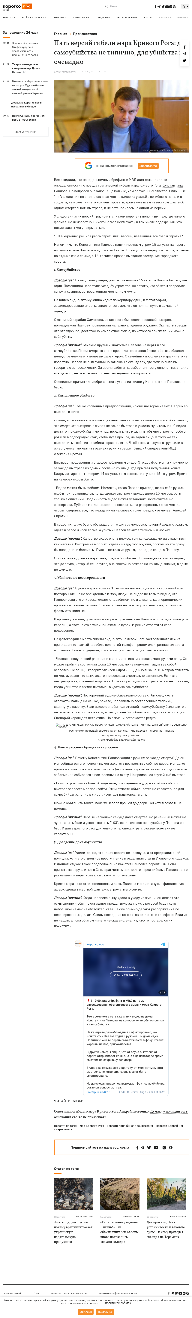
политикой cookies (118, 1303)
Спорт (148, 17)
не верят (149, 345)
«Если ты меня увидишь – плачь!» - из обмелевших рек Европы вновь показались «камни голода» (119, 1232)
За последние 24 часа (20, 32)
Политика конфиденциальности (117, 1293)
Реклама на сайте (13, 1293)
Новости (9, 17)
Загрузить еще (26, 132)
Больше (182, 17)
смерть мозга (63, 1129)
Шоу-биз (165, 17)
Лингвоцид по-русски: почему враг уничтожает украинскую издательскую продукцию (73, 1232)
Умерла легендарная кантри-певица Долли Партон (26, 68)
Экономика (81, 17)
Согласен (86, 1311)
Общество (103, 17)
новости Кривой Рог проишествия (130, 1126)
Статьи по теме (66, 1168)
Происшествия (127, 17)
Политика (59, 17)
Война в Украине (34, 17)
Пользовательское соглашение (69, 1293)
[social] (155, 6)
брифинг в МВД (123, 179)
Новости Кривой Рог (169, 1126)
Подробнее (105, 1311)
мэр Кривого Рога (92, 1126)
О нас (37, 1293)
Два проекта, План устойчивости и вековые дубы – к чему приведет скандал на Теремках (166, 1229)
